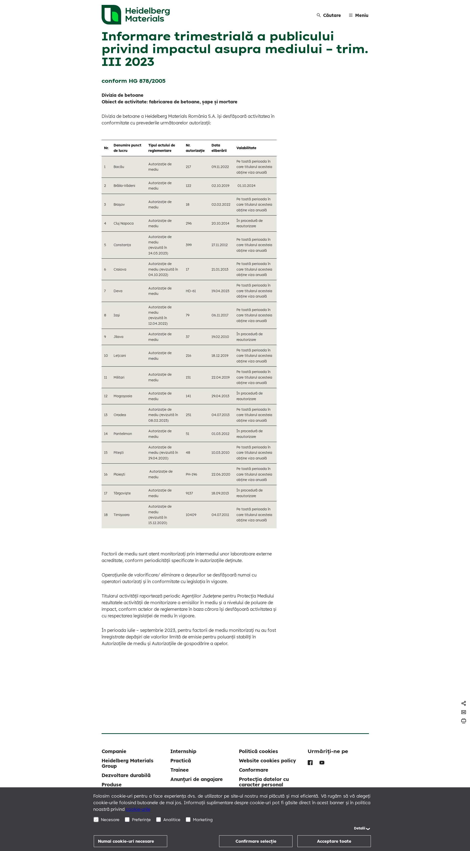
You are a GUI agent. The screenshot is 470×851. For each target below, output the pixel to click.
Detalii (359, 828)
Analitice (171, 819)
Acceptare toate (334, 841)
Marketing (203, 819)
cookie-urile (138, 809)
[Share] (463, 703)
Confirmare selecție (255, 841)
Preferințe (141, 819)
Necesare (110, 819)
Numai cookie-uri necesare (126, 841)
